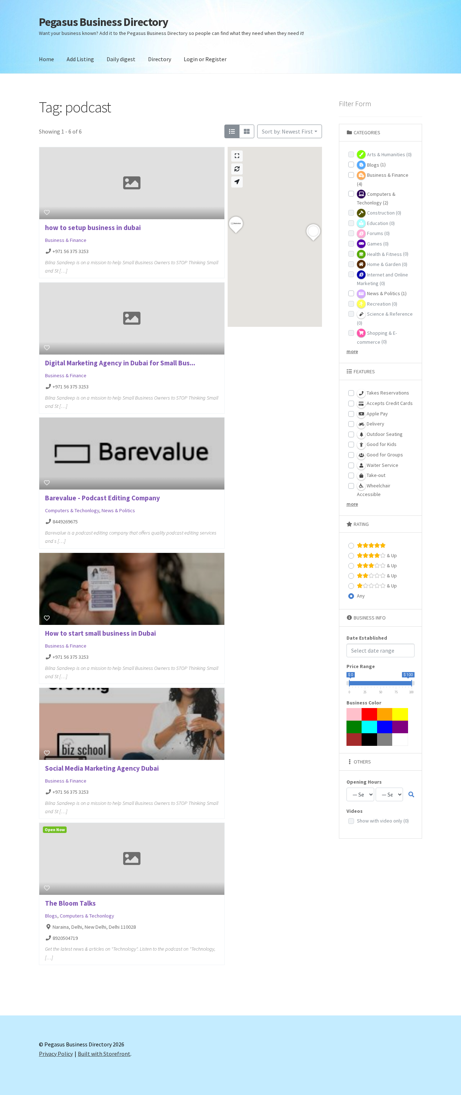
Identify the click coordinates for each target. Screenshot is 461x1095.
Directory (159, 59)
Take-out (375, 475)
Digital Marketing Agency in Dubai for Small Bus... (120, 363)
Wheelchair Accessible (373, 490)
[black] (369, 739)
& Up (391, 555)
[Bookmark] (46, 212)
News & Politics (118, 510)
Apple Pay (377, 413)
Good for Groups (384, 454)
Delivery (375, 423)
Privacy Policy (56, 1053)
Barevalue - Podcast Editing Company (102, 498)
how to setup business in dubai (93, 227)
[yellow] (400, 714)
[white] (400, 739)
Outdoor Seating (384, 434)
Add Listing (80, 59)
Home (46, 59)
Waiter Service (382, 465)
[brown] (354, 739)
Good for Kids (381, 444)
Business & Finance (65, 240)
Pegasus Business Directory (103, 22)
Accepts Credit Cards (389, 403)
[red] (369, 714)
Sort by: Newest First (287, 131)
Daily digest (121, 59)
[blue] (385, 727)
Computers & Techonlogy (72, 510)
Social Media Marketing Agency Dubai (102, 768)
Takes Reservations (387, 392)
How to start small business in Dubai (100, 633)
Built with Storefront (104, 1053)
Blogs (51, 916)
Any (361, 595)
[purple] (400, 727)
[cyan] (369, 727)
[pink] (354, 714)
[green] (354, 727)
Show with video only (383, 820)
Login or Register (205, 59)
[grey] (385, 739)
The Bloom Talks (70, 903)
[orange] (385, 714)
